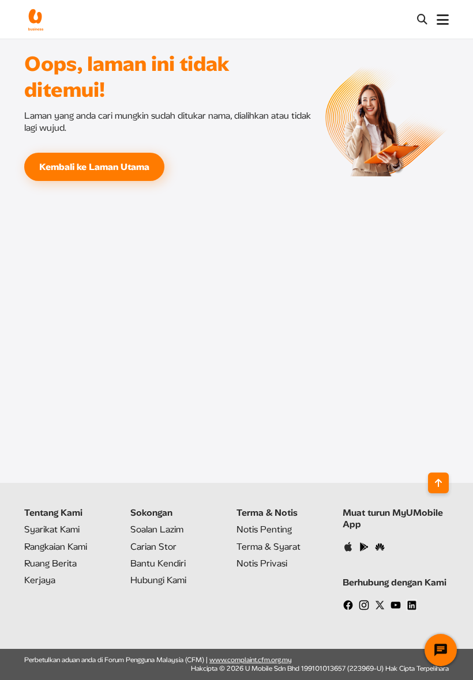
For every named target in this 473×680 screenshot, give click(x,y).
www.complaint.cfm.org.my (250, 660)
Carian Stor (153, 546)
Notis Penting (264, 529)
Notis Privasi (261, 563)
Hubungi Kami (158, 580)
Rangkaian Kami (55, 546)
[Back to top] (438, 483)
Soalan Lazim (156, 529)
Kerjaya (39, 580)
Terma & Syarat (268, 546)
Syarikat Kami (52, 529)
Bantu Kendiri (158, 563)
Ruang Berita (50, 563)
